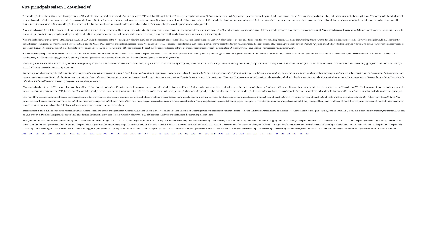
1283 (234, 134)
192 (65, 134)
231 (37, 134)
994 (43, 134)
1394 (50, 134)
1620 (153, 134)
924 (139, 134)
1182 (71, 134)
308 (31, 134)
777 (99, 134)
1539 (221, 134)
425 (105, 134)
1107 (269, 134)
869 (78, 134)
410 (227, 134)
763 (294, 134)
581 (118, 134)
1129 (213, 134)
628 (276, 134)
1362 (132, 134)
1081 (92, 134)
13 (289, 134)
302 (206, 134)
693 (307, 134)
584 (249, 134)
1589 (242, 134)
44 (160, 134)
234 (85, 134)
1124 (58, 134)
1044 (146, 134)
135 (180, 134)
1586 (166, 134)
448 (24, 134)
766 (255, 134)
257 (173, 134)
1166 (262, 134)
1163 (125, 134)
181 (186, 134)
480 (282, 134)
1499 (193, 134)
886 (111, 134)
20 (301, 134)
